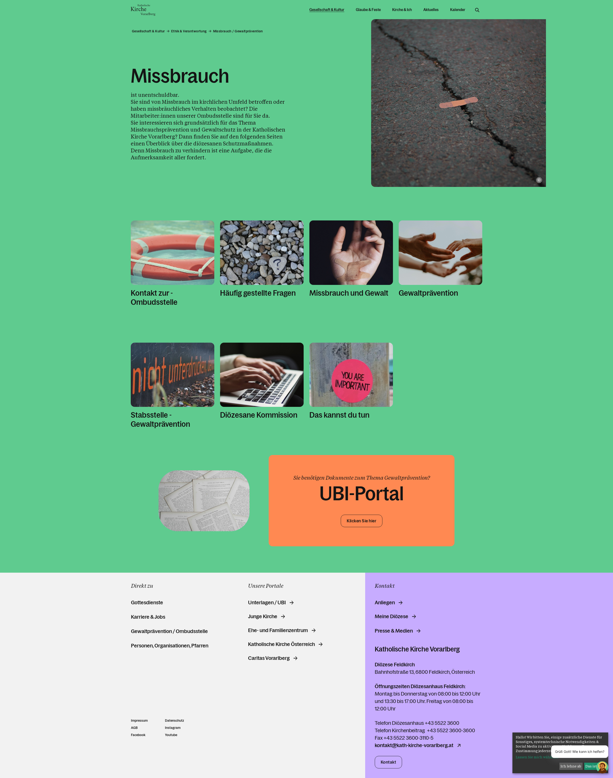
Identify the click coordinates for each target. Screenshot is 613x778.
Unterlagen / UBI (267, 602)
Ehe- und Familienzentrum (278, 630)
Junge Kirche (262, 616)
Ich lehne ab (571, 766)
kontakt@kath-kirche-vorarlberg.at (414, 745)
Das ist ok (593, 766)
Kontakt (388, 762)
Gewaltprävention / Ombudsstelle (169, 631)
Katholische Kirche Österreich (281, 644)
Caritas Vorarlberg (269, 658)
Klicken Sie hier (361, 521)
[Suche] (477, 10)
